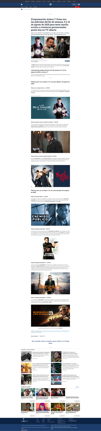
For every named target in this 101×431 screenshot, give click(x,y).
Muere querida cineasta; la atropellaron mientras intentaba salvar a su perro (41, 353)
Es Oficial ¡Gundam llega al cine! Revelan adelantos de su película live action (70, 375)
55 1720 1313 (70, 421)
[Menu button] (25, 4)
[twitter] (22, 421)
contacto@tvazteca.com (72, 420)
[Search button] (78, 4)
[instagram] (24, 421)
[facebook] (25, 421)
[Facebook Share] (65, 61)
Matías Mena (36, 61)
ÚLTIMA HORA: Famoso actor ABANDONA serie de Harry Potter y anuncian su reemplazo (70, 353)
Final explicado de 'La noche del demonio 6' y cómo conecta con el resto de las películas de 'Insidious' (70, 364)
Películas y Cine (42, 336)
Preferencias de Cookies (60, 425)
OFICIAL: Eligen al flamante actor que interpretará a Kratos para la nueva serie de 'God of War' (40, 375)
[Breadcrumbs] (22, 9)
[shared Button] (69, 61)
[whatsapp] (27, 421)
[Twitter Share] (67, 61)
